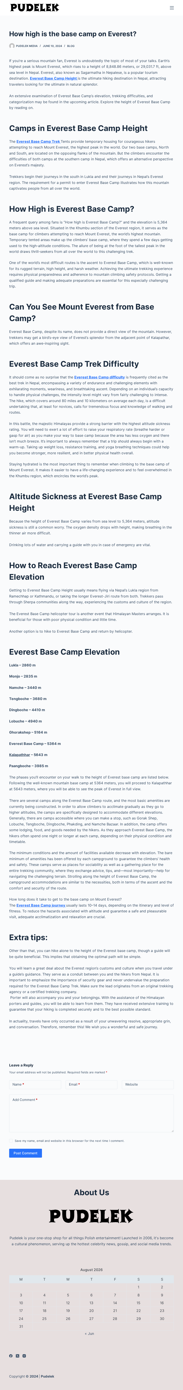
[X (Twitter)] (17, 1356)
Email (74, 1084)
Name (18, 1084)
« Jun (89, 1333)
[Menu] (172, 8)
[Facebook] (10, 1356)
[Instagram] (24, 1356)
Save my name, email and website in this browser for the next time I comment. (70, 1141)
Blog (71, 46)
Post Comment (25, 1153)
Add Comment (24, 1100)
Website (131, 1084)
